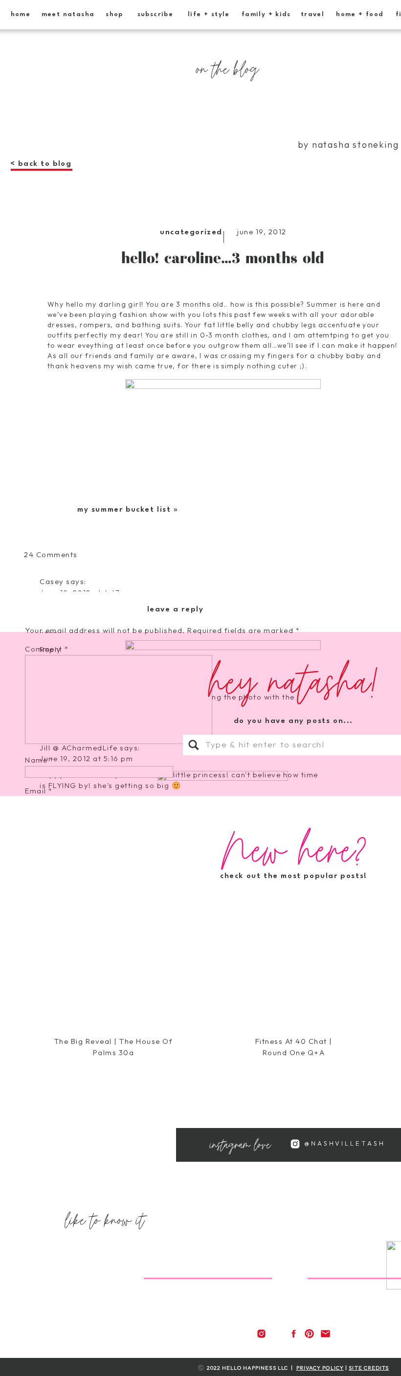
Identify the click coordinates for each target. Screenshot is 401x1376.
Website (41, 821)
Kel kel (52, 1068)
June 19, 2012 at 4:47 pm (87, 592)
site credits (369, 1367)
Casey (52, 581)
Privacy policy (320, 1367)
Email (39, 790)
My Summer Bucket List (124, 510)
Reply (51, 893)
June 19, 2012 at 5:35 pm (87, 1079)
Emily (50, 1236)
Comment (47, 649)
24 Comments (51, 554)
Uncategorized (191, 232)
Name (39, 760)
